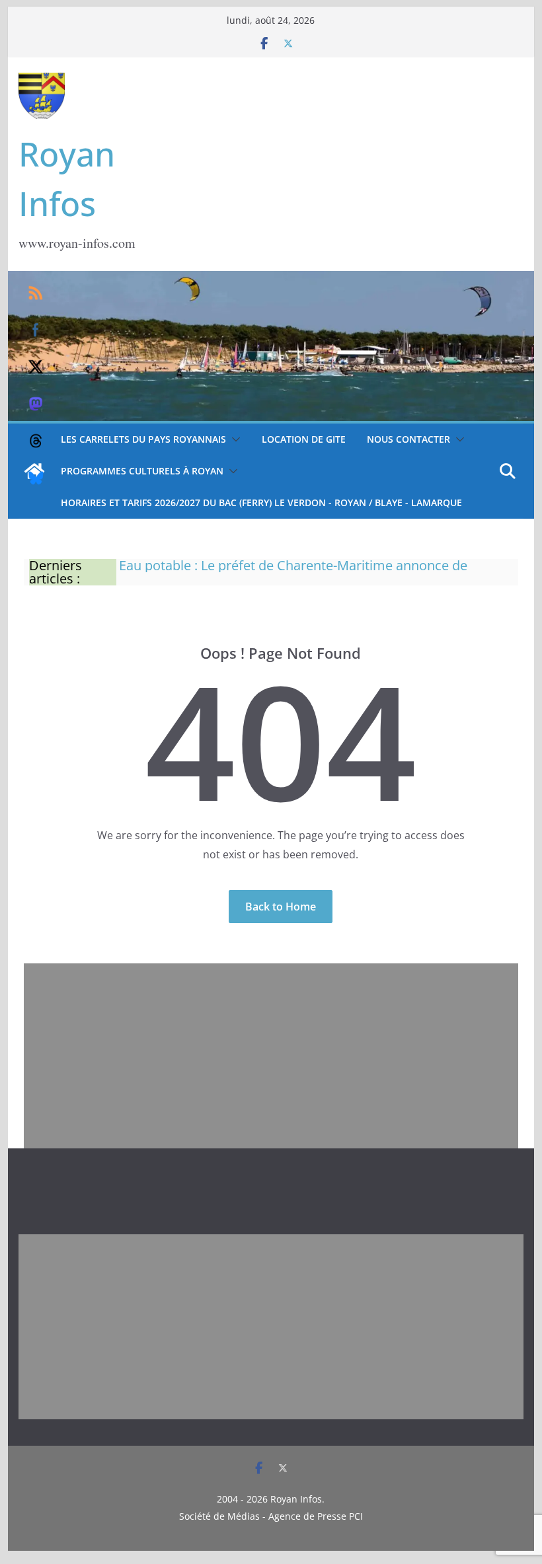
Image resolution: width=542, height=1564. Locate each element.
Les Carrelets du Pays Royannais (143, 439)
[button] (233, 439)
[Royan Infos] (270, 279)
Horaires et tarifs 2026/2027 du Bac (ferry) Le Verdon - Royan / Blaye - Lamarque (261, 502)
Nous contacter (408, 439)
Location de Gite (304, 439)
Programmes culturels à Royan (142, 471)
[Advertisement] (271, 1055)
